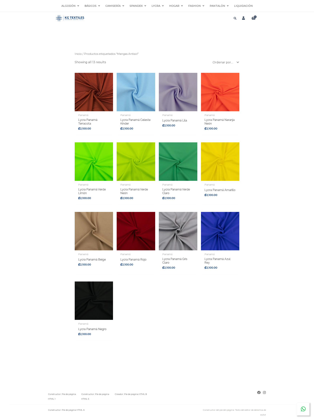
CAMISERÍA (113, 5)
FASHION (194, 5)
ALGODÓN (68, 5)
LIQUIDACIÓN (243, 5)
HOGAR (174, 5)
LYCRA (156, 5)
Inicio (78, 54)
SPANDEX (136, 5)
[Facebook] (259, 392)
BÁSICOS (90, 5)
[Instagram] (264, 392)
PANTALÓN (217, 5)
